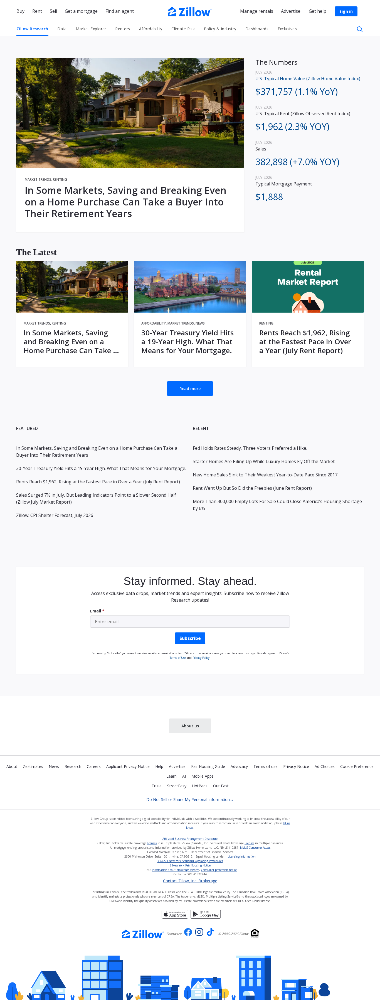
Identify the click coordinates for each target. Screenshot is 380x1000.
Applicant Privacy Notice (128, 766)
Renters (122, 28)
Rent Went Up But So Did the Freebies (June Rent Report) (252, 488)
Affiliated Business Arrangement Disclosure (190, 839)
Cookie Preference (357, 766)
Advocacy (239, 766)
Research (73, 766)
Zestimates (33, 766)
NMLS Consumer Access (255, 848)
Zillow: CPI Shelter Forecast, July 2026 (54, 515)
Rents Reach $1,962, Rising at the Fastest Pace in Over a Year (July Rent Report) (305, 341)
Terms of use (265, 766)
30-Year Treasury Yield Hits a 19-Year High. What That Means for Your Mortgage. (187, 341)
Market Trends (38, 179)
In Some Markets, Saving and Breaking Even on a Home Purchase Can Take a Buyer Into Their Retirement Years (125, 201)
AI (184, 776)
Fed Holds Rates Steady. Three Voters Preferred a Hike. (250, 448)
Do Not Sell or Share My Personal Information (190, 799)
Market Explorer (91, 28)
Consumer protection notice (219, 870)
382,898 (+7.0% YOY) (297, 162)
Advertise (177, 766)
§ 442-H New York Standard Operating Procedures (190, 861)
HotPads (200, 785)
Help (159, 766)
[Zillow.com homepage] (143, 933)
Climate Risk (183, 28)
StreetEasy (176, 785)
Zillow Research (32, 28)
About (11, 766)
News (200, 323)
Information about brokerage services (175, 870)
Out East (221, 785)
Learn (171, 776)
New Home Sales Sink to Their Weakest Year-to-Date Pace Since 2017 (265, 475)
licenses (152, 843)
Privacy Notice (296, 766)
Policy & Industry (220, 28)
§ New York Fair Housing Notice (190, 865)
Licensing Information (242, 856)
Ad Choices (325, 766)
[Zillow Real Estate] (190, 11)
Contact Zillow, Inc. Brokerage (190, 881)
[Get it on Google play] (206, 914)
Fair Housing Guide (208, 766)
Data (62, 28)
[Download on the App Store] (175, 914)
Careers (94, 766)
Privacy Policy (201, 658)
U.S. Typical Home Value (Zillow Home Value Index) (307, 79)
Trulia (157, 785)
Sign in (346, 11)
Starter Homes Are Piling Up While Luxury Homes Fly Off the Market (264, 461)
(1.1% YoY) (296, 91)
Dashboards (256, 28)
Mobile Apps (202, 776)
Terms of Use (178, 658)
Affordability (150, 28)
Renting (60, 179)
